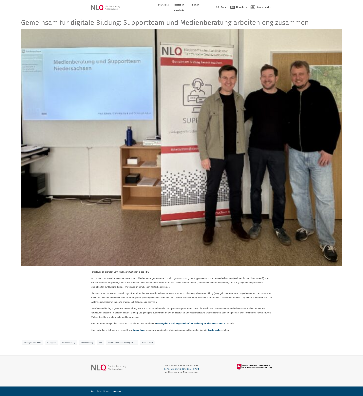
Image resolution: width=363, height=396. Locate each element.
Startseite (163, 5)
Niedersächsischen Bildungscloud (122, 342)
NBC (100, 342)
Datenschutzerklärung (100, 391)
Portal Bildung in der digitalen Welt (181, 369)
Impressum (117, 391)
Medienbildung (87, 342)
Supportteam (147, 342)
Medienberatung (68, 342)
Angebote (179, 10)
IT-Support (51, 342)
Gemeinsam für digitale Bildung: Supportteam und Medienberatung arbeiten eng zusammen (165, 22)
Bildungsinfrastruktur (33, 342)
